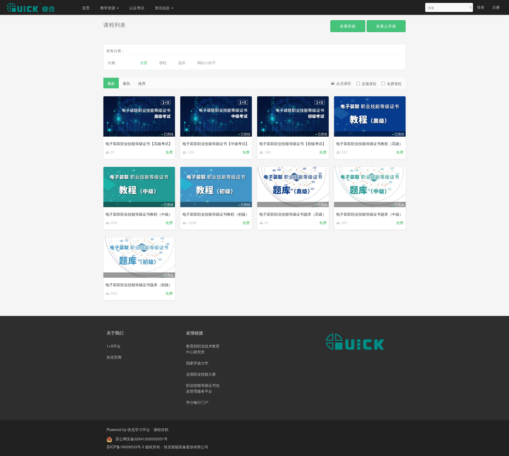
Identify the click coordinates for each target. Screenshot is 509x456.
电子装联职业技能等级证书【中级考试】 (215, 143)
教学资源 (108, 7)
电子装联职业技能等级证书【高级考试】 (139, 143)
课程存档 (160, 429)
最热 (126, 83)
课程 (162, 62)
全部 (143, 62)
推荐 (142, 83)
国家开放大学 (197, 363)
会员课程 (343, 83)
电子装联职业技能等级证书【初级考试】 (292, 143)
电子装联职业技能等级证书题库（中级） (369, 214)
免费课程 (394, 83)
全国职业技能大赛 (201, 374)
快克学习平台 (139, 429)
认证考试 (136, 7)
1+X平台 (114, 346)
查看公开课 (386, 26)
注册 (496, 7)
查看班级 (348, 26)
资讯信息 (163, 7)
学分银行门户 (197, 402)
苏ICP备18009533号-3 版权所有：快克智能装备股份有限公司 (157, 446)
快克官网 (114, 357)
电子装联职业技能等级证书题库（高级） (292, 214)
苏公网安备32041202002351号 (142, 438)
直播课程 (369, 83)
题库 (182, 62)
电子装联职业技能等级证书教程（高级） (369, 143)
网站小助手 (206, 62)
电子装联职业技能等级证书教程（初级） (215, 214)
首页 (86, 7)
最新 (111, 83)
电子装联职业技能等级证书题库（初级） (139, 284)
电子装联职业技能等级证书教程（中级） (139, 214)
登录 (480, 7)
